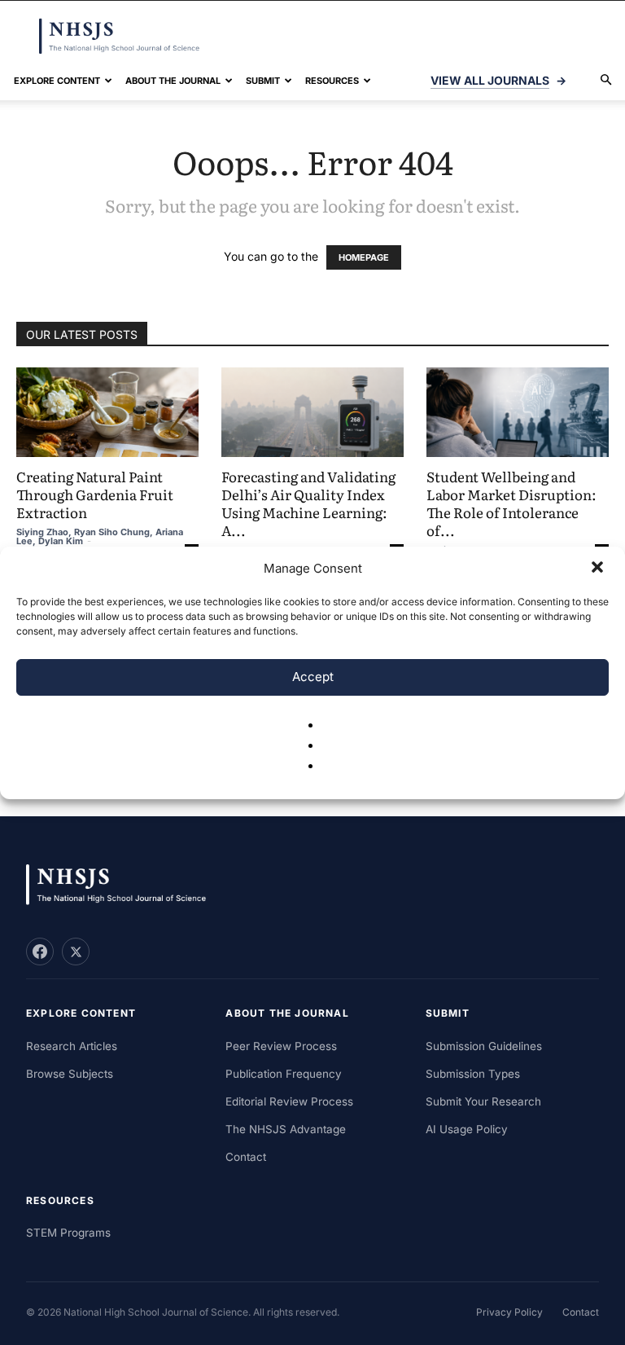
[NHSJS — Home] (123, 885)
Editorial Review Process (289, 1101)
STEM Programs (68, 1232)
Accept (313, 676)
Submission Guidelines (484, 1046)
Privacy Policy (509, 1312)
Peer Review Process (281, 1046)
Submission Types (473, 1073)
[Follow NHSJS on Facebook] (40, 951)
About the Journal (173, 80)
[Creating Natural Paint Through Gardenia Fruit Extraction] (107, 412)
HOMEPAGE (364, 257)
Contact (245, 1156)
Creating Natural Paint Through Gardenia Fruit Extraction (94, 494)
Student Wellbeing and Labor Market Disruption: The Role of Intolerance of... (511, 503)
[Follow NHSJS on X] (76, 951)
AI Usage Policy (467, 1129)
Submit (263, 80)
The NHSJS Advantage (285, 1129)
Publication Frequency (283, 1073)
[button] (599, 568)
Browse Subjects (69, 1073)
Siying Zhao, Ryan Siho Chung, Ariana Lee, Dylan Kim (99, 536)
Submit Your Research (483, 1101)
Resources (332, 80)
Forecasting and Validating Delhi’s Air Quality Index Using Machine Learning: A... (308, 503)
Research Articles (71, 1046)
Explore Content (57, 80)
